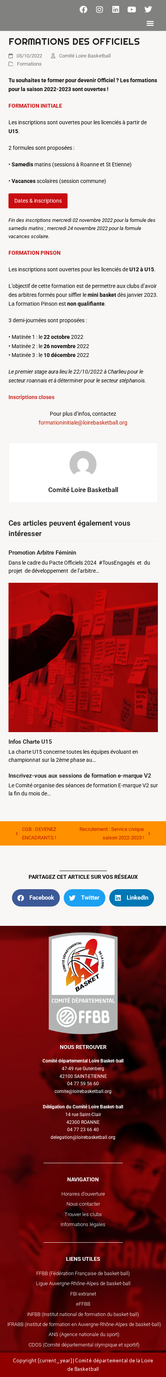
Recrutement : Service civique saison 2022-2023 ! (106, 832)
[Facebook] (83, 9)
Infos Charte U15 (30, 741)
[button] (150, 23)
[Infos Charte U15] (83, 657)
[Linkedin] (116, 9)
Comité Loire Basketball (85, 56)
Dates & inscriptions (38, 201)
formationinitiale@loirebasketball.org (83, 423)
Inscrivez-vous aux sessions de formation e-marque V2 (79, 775)
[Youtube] (132, 9)
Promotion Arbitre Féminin (42, 552)
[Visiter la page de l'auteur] (83, 464)
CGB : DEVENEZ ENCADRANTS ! (36, 832)
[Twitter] (148, 9)
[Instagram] (99, 9)
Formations (29, 64)
